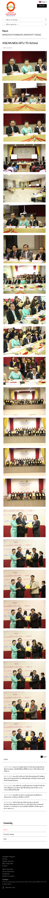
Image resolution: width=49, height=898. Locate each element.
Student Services (8, 861)
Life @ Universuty (8, 871)
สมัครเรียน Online (42, 6)
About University (7, 869)
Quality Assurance (8, 876)
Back (45, 757)
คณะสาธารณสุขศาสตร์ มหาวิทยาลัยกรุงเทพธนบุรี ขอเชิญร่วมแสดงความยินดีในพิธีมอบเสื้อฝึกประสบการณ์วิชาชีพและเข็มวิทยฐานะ (24, 769)
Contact (4, 866)
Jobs (5, 839)
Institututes (6, 874)
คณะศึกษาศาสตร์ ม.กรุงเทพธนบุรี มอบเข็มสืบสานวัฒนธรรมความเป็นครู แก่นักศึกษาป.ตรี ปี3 (23, 796)
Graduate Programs (8, 857)
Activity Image (8, 834)
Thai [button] (44, 2)
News (5, 830)
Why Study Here (7, 863)
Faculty (4, 859)
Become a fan (10, 887)
